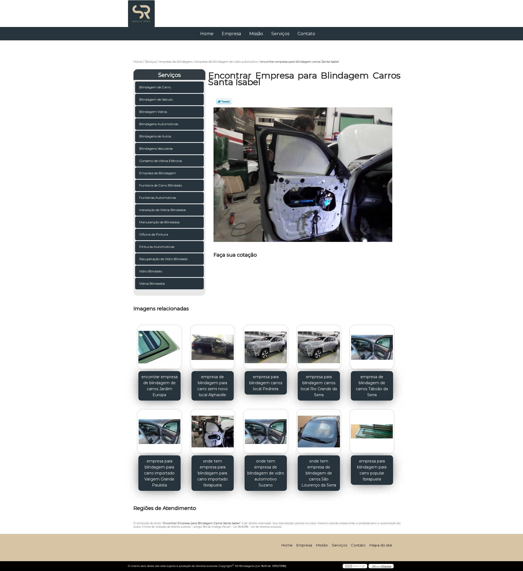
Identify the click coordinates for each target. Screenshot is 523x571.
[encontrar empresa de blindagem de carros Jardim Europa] (159, 347)
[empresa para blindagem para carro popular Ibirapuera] (371, 431)
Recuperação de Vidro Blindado (163, 259)
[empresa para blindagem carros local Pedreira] (265, 347)
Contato (306, 33)
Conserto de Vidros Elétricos (160, 161)
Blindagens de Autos (155, 136)
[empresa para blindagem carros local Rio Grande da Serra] (318, 347)
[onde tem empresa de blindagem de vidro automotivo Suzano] (265, 431)
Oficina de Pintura (153, 234)
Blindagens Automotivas (158, 124)
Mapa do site (380, 545)
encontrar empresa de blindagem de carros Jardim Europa (159, 385)
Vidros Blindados (152, 283)
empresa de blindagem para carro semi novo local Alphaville (212, 385)
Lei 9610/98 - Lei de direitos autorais (257, 526)
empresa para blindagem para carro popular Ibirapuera (372, 470)
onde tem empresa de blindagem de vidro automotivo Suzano (265, 473)
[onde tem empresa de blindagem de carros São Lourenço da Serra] (318, 431)
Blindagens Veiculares (156, 148)
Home (207, 33)
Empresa (231, 33)
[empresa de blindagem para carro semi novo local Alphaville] (212, 347)
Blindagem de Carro (155, 87)
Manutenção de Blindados (159, 222)
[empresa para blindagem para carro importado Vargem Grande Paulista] (159, 431)
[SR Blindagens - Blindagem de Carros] (159, 11)
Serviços (280, 33)
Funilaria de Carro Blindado (160, 185)
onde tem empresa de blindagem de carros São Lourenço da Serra (319, 473)
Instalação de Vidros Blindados (162, 210)
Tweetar (223, 101)
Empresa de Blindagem (157, 173)
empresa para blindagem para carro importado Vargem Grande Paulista (159, 473)
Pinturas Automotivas (156, 247)
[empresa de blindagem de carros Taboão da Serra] (371, 347)
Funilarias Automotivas (157, 198)
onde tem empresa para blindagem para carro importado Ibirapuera (212, 473)
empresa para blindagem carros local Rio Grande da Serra (319, 385)
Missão (256, 33)
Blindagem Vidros (153, 112)
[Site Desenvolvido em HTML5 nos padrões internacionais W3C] (355, 566)
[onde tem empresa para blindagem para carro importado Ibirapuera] (212, 431)
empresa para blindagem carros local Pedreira (265, 382)
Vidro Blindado (150, 271)
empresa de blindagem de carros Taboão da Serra (372, 385)
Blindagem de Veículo (156, 99)
